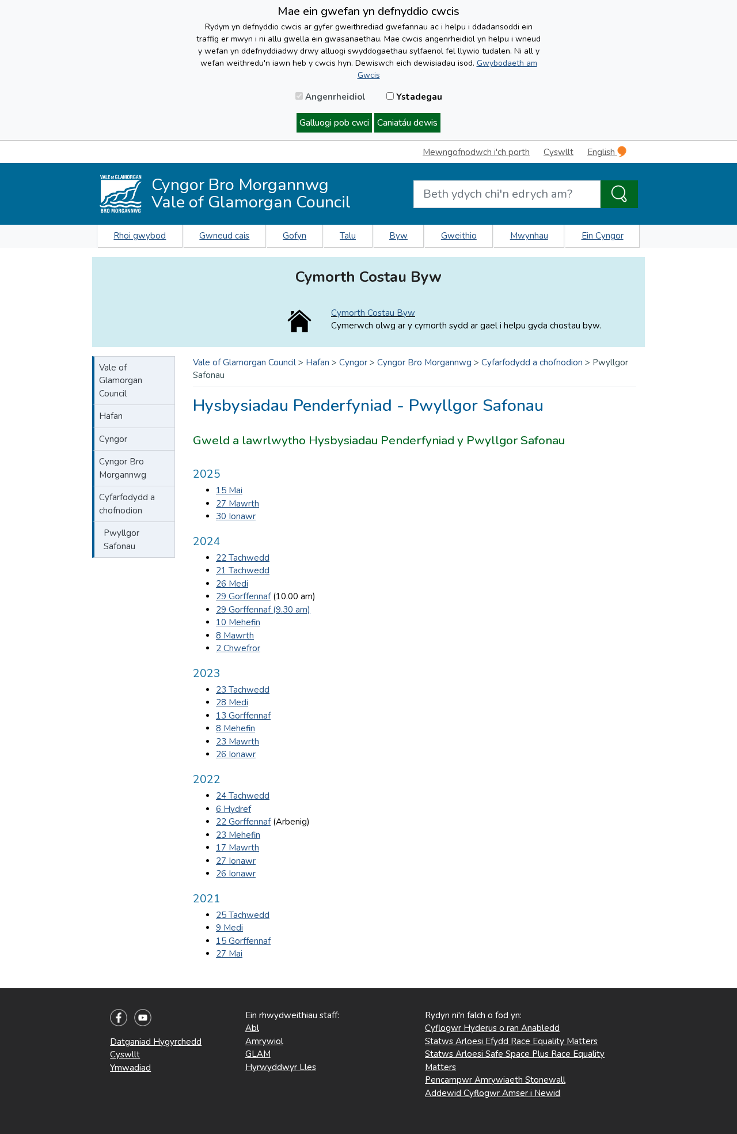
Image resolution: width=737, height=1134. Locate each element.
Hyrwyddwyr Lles (280, 1067)
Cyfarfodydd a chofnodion (127, 504)
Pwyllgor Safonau (121, 539)
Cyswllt (558, 152)
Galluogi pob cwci (334, 122)
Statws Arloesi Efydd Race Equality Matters (511, 1041)
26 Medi (232, 583)
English (602, 152)
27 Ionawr (236, 861)
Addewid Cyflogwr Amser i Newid (492, 1093)
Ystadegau (418, 97)
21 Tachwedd (242, 570)
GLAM (258, 1054)
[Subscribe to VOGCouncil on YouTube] (142, 1016)
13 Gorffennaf (243, 715)
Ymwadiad (130, 1067)
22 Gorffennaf (243, 821)
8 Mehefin (235, 728)
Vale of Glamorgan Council (120, 380)
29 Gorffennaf (243, 596)
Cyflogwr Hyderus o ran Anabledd (492, 1028)
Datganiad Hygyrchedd (156, 1042)
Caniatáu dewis (407, 122)
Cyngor (113, 439)
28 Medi (232, 702)
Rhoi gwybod (139, 235)
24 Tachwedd (242, 796)
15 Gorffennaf (243, 941)
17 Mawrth (237, 847)
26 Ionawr (236, 754)
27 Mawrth (237, 503)
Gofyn (294, 235)
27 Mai (229, 953)
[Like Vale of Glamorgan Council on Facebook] (118, 1016)
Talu (348, 235)
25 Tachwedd (242, 915)
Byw (398, 235)
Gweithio (459, 235)
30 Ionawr (236, 516)
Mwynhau (529, 235)
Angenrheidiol (334, 97)
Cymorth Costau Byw (373, 313)
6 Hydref (233, 809)
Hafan (111, 416)
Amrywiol (264, 1041)
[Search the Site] (619, 194)
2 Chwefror (238, 648)
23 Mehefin (238, 835)
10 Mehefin (238, 622)
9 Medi (229, 927)
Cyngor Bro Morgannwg (122, 468)
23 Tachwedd (242, 689)
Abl (252, 1028)
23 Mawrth (237, 741)
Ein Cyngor (603, 235)
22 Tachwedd (242, 558)
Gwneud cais (224, 235)
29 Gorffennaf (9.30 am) (263, 609)
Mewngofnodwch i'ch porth (476, 152)
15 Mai (229, 490)
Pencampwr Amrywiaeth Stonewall (495, 1080)
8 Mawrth (235, 635)
